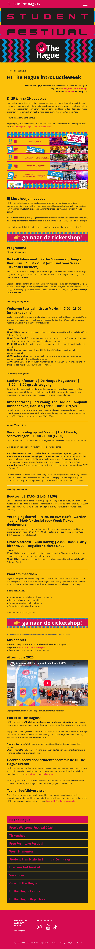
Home (9, 71)
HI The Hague (20, 71)
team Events (31, 774)
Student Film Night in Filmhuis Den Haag (39, 859)
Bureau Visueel (76, 943)
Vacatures (16, 875)
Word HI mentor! (21, 851)
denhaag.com (20, 930)
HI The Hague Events (24, 891)
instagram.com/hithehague (75, 88)
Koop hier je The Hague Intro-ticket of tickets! (31, 126)
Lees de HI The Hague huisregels (60, 801)
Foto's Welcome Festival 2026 (31, 827)
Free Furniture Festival (26, 843)
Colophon (46, 943)
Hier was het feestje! (24, 867)
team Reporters (47, 774)
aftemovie (69, 91)
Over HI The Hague (23, 883)
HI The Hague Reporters (27, 899)
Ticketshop (17, 835)
